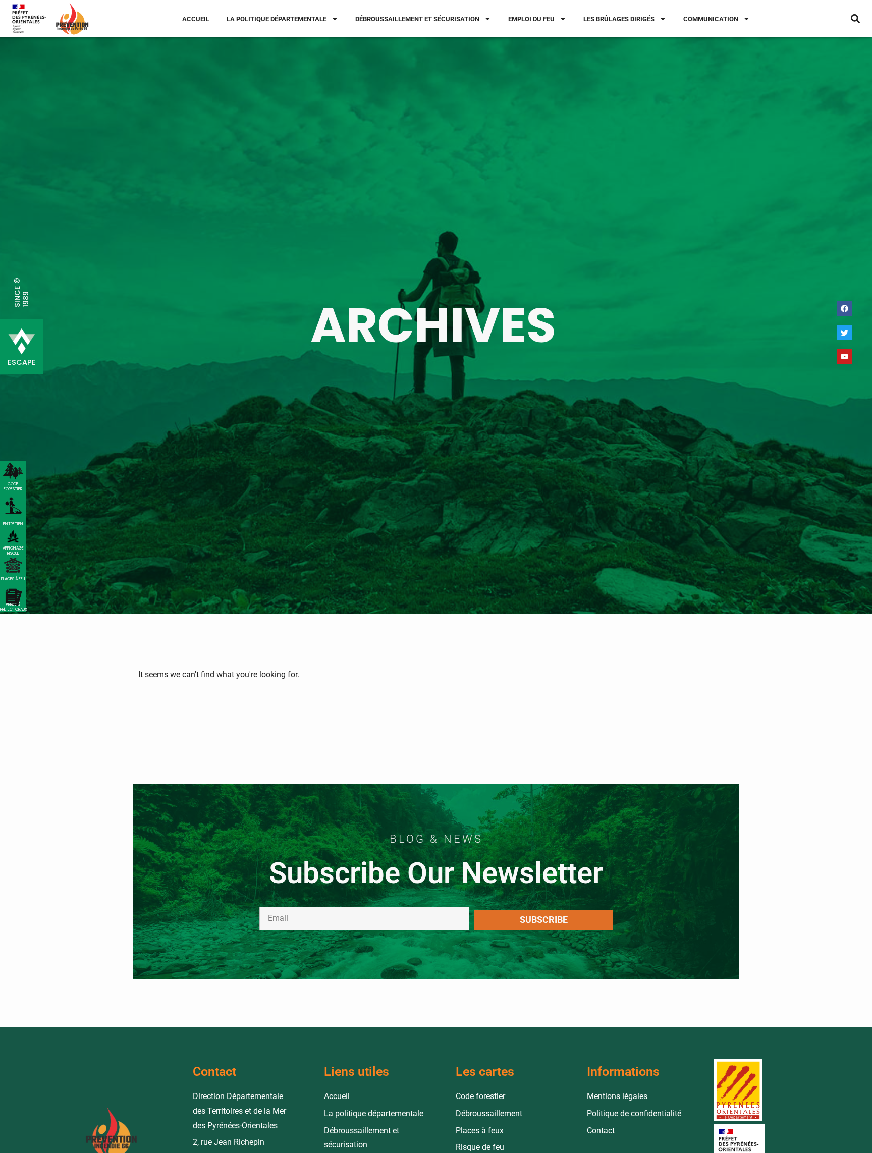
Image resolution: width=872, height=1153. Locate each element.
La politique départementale (276, 19)
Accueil (195, 19)
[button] (855, 19)
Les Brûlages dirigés (619, 19)
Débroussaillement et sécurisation (417, 19)
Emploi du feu (531, 19)
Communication (710, 19)
